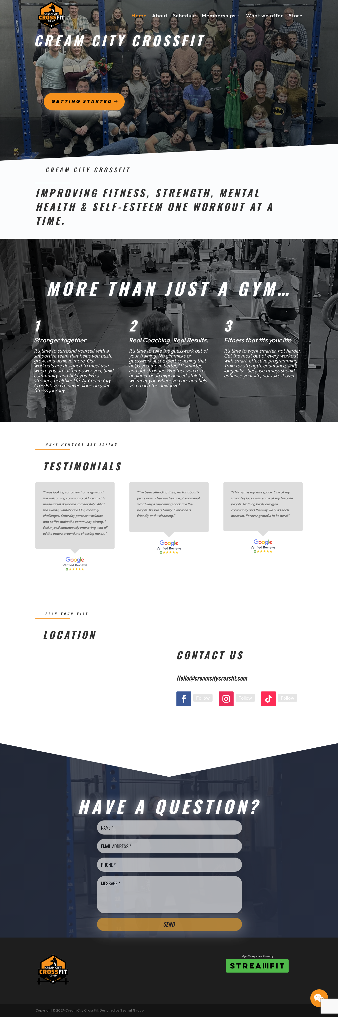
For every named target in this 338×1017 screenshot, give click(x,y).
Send (169, 924)
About (160, 15)
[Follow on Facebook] (183, 698)
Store (296, 15)
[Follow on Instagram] (226, 698)
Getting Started (81, 101)
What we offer (264, 15)
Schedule (184, 15)
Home (139, 15)
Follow (203, 698)
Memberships (219, 15)
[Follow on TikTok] (268, 698)
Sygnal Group (132, 1010)
